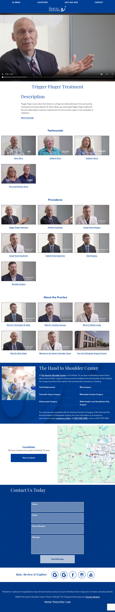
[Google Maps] (55, 574)
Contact (99, 2)
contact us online (63, 418)
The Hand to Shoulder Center (53, 375)
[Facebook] (72, 574)
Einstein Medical (93, 597)
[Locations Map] (86, 454)
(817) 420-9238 (71, 2)
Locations (42, 2)
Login (68, 602)
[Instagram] (81, 574)
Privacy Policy (58, 602)
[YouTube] (90, 574)
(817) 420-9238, (81, 418)
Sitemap (47, 602)
